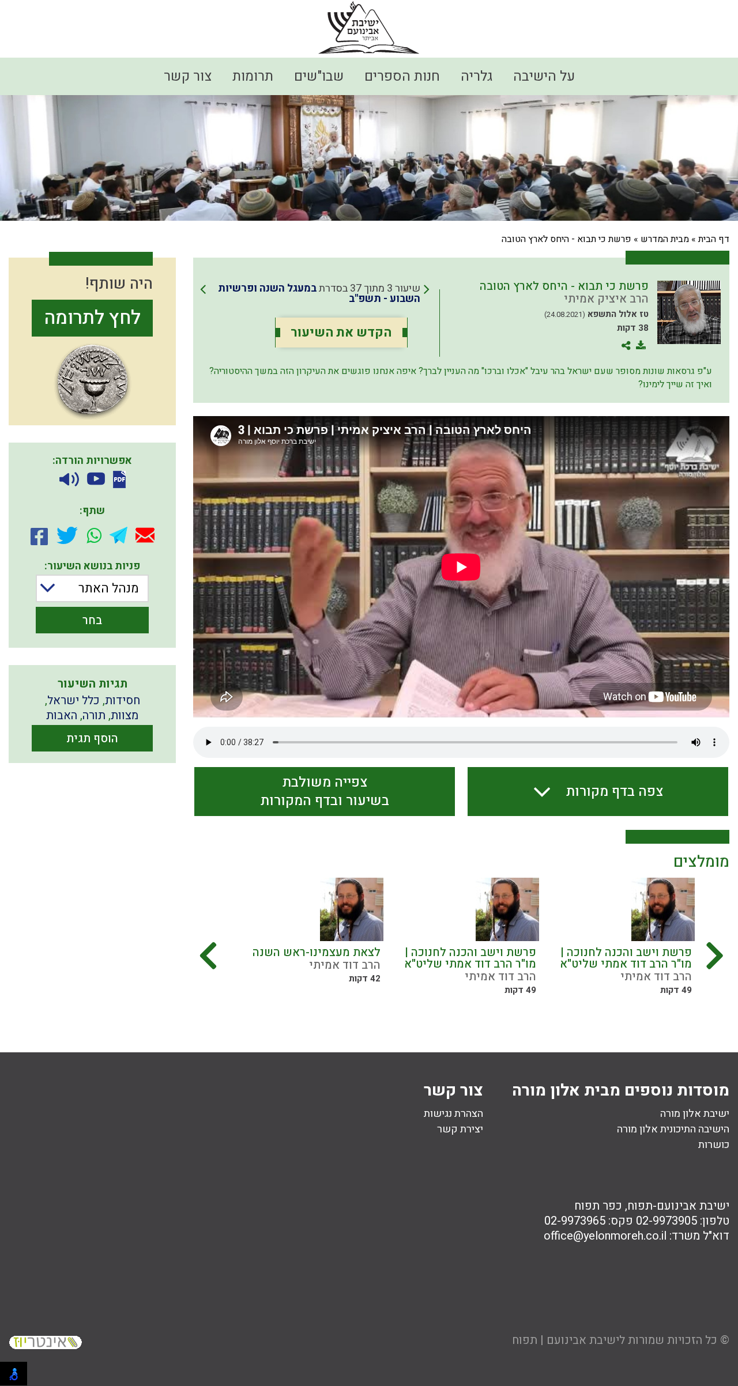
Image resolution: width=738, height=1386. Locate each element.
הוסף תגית (92, 738)
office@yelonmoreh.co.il (605, 1236)
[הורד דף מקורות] (119, 479)
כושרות (713, 1145)
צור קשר (188, 76)
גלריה (476, 76)
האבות (61, 715)
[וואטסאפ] (94, 535)
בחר (92, 620)
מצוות (124, 715)
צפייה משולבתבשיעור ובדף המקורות (325, 791)
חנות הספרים (402, 76)
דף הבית (713, 239)
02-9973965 (574, 1221)
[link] (314, 294)
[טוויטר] (67, 535)
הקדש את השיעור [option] (341, 332)
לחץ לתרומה (92, 318)
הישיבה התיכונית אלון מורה (673, 1129)
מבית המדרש (665, 239)
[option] (632, 940)
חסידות (122, 700)
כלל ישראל (73, 700)
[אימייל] (145, 535)
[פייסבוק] (39, 535)
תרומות (252, 76)
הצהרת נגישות (453, 1113)
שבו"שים (319, 76)
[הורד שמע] (69, 480)
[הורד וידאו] (96, 480)
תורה (94, 715)
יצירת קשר (460, 1129)
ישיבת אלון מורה (694, 1113)
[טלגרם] (118, 535)
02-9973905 (666, 1221)
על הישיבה (544, 76)
